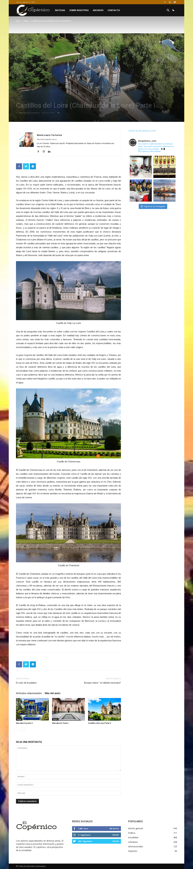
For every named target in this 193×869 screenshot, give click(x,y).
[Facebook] (165, 2)
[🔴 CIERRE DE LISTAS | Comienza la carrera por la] (164, 167)
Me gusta (114, 828)
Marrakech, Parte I (60, 723)
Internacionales (135, 846)
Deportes (132, 851)
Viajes (25, 21)
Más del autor (52, 693)
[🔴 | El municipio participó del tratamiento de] (141, 190)
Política (131, 832)
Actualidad (133, 837)
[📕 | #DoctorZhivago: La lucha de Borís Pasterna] (164, 190)
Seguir (115, 835)
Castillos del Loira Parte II (99, 723)
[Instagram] (170, 2)
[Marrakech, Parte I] (68, 709)
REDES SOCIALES (82, 821)
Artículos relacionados (29, 693)
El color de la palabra (26, 682)
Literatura (133, 842)
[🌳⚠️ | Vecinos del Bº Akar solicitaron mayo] (141, 167)
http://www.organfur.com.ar (47, 139)
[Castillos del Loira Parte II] (104, 709)
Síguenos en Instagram (154, 206)
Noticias (60, 10)
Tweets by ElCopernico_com (142, 130)
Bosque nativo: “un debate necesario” (102, 682)
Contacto (114, 10)
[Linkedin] (50, 152)
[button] (168, 10)
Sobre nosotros (79, 10)
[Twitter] (174, 2)
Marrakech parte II (24, 723)
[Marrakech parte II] (32, 709)
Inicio (18, 21)
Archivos (98, 10)
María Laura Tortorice (29, 113)
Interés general (135, 828)
